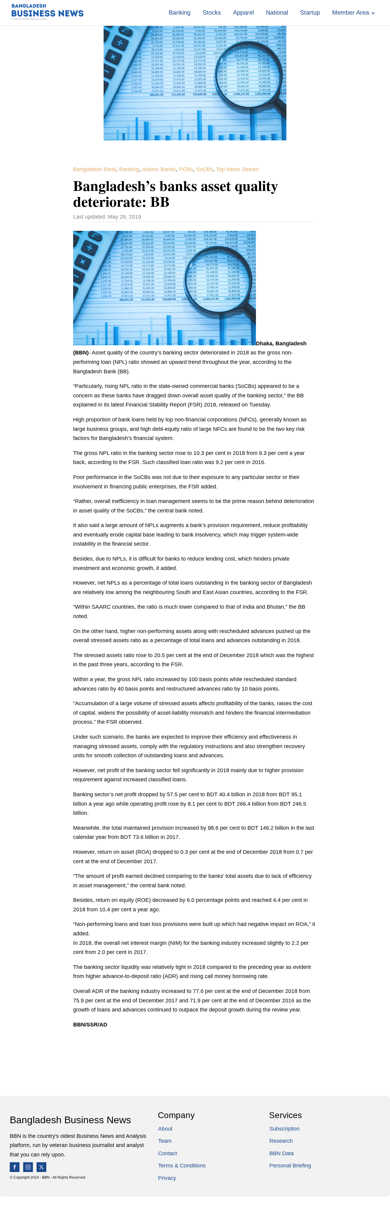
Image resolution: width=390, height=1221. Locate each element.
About (165, 1129)
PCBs (186, 169)
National (277, 12)
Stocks (212, 12)
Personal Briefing (290, 1166)
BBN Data (281, 1153)
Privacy (167, 1178)
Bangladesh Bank (94, 169)
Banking (179, 12)
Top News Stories (237, 169)
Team (165, 1141)
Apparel (243, 12)
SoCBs (204, 169)
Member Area (350, 12)
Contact (167, 1153)
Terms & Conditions (182, 1166)
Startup (310, 12)
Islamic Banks (159, 169)
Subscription (284, 1129)
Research (281, 1141)
